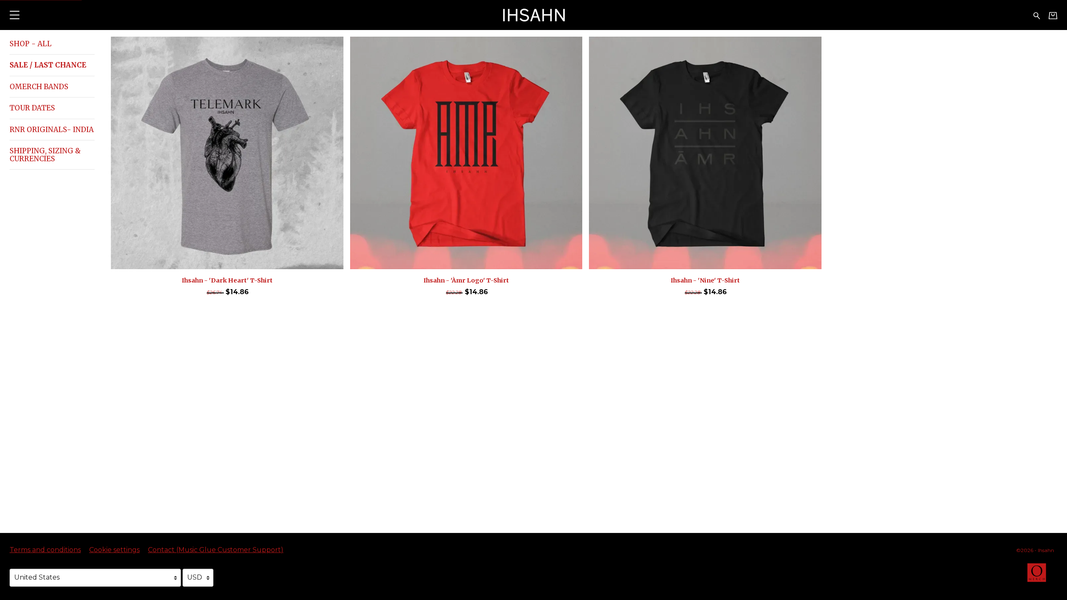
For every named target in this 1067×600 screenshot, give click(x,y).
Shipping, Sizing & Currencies (45, 154)
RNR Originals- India (52, 129)
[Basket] (1053, 15)
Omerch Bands (39, 86)
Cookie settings (114, 550)
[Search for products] (1036, 14)
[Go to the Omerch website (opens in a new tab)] (1040, 576)
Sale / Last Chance (48, 65)
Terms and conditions (45, 550)
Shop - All (31, 43)
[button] (14, 14)
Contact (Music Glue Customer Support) (215, 550)
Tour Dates (32, 107)
